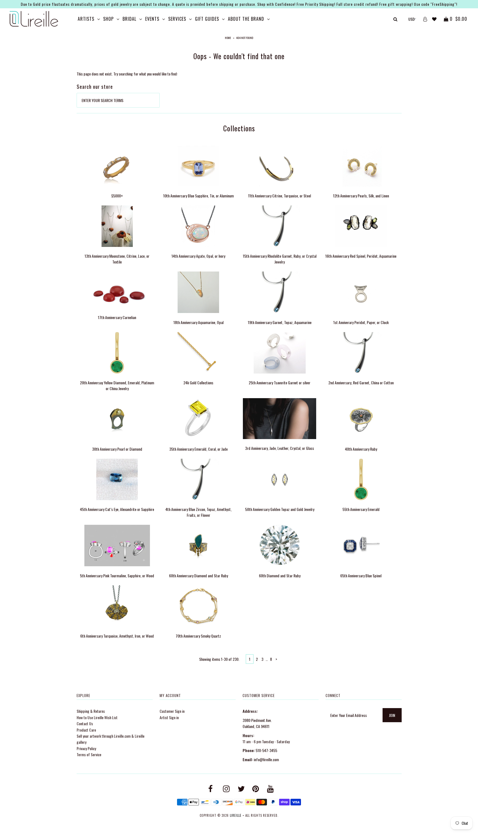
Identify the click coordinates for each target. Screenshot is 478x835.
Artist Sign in (169, 717)
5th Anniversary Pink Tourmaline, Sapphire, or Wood (117, 575)
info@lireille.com (266, 759)
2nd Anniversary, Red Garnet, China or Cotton (361, 382)
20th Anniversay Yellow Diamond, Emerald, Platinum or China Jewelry (117, 385)
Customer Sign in (172, 711)
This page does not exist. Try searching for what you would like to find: (127, 74)
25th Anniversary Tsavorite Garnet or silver (279, 382)
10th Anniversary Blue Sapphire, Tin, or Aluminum (198, 196)
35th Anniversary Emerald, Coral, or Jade (198, 449)
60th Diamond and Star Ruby (279, 575)
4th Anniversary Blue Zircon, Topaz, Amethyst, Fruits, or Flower (198, 512)
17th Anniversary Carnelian (117, 317)
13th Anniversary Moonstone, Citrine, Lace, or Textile (117, 259)
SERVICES (177, 18)
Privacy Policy (86, 748)
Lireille (235, 815)
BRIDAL (129, 18)
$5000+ (117, 196)
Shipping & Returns (91, 711)
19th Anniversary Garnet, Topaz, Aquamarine (279, 322)
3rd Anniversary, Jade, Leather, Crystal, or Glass (279, 448)
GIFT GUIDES (207, 18)
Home (228, 38)
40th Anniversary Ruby (361, 449)
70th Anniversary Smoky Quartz (198, 636)
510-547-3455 (266, 750)
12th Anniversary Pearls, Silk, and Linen (361, 196)
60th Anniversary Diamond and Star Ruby (198, 575)
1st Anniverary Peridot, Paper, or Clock (361, 322)
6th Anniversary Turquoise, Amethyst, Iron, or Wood (117, 636)
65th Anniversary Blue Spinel (360, 575)
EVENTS (152, 18)
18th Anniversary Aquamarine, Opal (198, 322)
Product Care (86, 730)
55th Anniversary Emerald (361, 509)
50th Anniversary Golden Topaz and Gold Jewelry (279, 509)
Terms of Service (89, 754)
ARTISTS (86, 18)
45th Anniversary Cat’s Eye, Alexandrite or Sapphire (117, 509)
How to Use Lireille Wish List (97, 717)
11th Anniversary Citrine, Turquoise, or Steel (279, 196)
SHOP (108, 18)
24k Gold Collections (198, 382)
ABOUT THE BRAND (246, 18)
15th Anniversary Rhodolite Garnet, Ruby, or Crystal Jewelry (279, 259)
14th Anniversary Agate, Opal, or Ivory (198, 256)
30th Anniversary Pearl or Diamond (117, 449)
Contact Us (85, 723)
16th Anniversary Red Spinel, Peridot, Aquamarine (360, 256)
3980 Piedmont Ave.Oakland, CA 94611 (257, 723)
